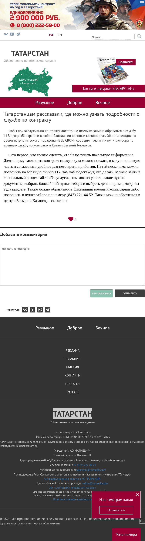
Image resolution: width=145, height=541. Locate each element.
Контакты (72, 375)
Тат (60, 35)
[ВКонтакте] (26, 309)
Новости (72, 384)
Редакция (72, 359)
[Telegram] (18, 34)
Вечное (102, 102)
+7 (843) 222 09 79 (84, 465)
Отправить (130, 293)
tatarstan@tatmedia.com (91, 470)
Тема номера (126, 534)
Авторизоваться (101, 293)
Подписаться (116, 510)
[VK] (6, 34)
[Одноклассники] (33, 309)
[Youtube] (12, 34)
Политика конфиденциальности (72, 499)
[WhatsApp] (41, 309)
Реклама (72, 350)
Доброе (74, 102)
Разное (72, 392)
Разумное (44, 102)
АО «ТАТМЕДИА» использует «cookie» (72, 487)
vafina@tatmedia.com (95, 483)
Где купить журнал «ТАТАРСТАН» (108, 88)
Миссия (72, 367)
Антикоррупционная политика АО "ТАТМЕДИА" (72, 479)
